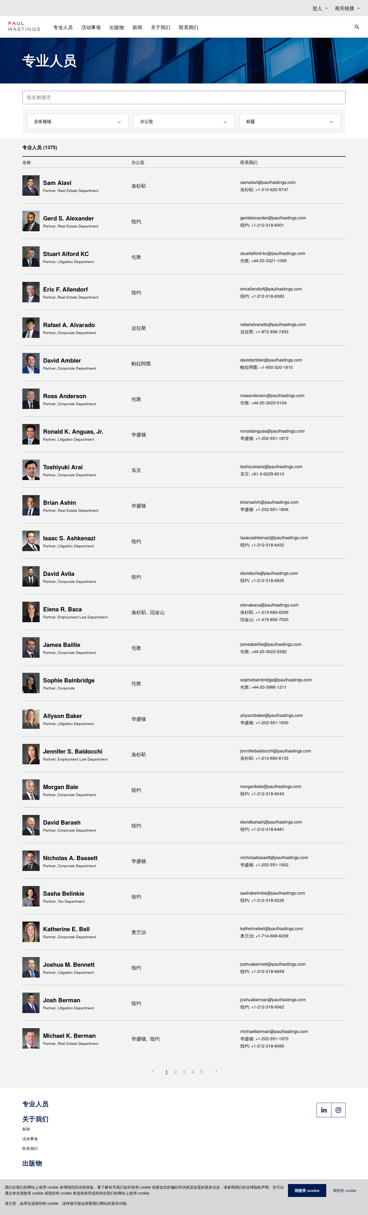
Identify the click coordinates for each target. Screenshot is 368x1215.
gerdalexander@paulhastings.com (273, 217)
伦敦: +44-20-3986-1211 (263, 687)
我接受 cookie (307, 1190)
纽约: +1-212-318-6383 (262, 296)
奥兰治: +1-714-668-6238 (264, 936)
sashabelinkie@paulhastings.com (272, 893)
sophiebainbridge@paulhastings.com (276, 679)
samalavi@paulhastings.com (268, 182)
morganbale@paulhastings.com (270, 786)
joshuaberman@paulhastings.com (273, 999)
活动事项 (30, 1138)
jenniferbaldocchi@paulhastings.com (275, 751)
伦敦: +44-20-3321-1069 (263, 260)
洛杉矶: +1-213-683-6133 (264, 758)
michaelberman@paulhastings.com (274, 1031)
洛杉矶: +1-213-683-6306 (264, 612)
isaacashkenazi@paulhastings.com (274, 537)
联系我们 (30, 1148)
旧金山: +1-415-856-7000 (264, 619)
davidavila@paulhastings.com (269, 573)
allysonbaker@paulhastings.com (271, 715)
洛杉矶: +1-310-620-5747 (264, 189)
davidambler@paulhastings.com (271, 360)
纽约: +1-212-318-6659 (262, 971)
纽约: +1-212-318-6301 (262, 225)
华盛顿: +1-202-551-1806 (264, 509)
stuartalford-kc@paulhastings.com (272, 253)
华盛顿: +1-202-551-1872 (264, 438)
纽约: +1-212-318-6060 (262, 1046)
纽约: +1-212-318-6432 (262, 545)
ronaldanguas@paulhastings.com (272, 431)
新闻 (26, 1129)
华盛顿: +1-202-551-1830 (264, 722)
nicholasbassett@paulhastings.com (274, 857)
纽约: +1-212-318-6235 (262, 900)
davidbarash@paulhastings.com (271, 822)
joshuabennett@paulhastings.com (272, 964)
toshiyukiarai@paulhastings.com (271, 466)
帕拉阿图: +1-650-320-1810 (266, 367)
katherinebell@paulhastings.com (271, 928)
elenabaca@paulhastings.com (269, 605)
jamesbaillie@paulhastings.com (270, 644)
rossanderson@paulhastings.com (272, 395)
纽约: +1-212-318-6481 (262, 829)
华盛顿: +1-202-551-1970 (264, 1038)
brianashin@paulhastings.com (269, 502)
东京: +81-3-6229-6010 (262, 474)
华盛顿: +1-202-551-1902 (264, 864)
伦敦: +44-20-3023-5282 (263, 651)
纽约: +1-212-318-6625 (262, 580)
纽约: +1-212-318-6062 (262, 1007)
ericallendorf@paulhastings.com (271, 289)
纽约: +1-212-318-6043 (262, 793)
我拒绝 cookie (344, 1190)
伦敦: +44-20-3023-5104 (263, 402)
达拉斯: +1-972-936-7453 (264, 331)
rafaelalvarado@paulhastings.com (273, 324)
